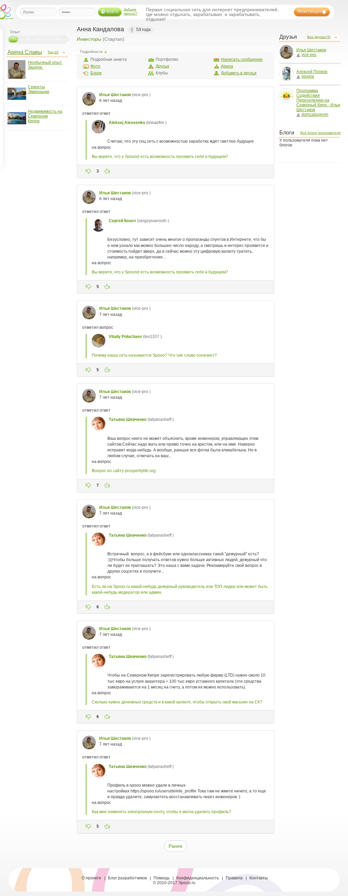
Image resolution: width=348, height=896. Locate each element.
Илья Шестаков (311, 50)
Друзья (162, 66)
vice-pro (308, 54)
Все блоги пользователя (320, 133)
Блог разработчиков (127, 878)
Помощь (162, 878)
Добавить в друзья (239, 73)
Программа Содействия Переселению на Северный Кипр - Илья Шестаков (318, 100)
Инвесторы (89, 39)
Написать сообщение (242, 59)
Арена (227, 66)
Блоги (96, 73)
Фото (95, 66)
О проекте (91, 878)
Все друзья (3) (318, 37)
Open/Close (63, 52)
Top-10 (53, 52)
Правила (234, 878)
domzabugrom (314, 114)
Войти (113, 12)
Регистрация (309, 12)
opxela (307, 76)
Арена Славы (24, 52)
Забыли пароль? (130, 11)
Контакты (258, 878)
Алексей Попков (311, 71)
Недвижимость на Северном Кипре (45, 116)
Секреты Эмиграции (38, 89)
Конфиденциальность (197, 878)
